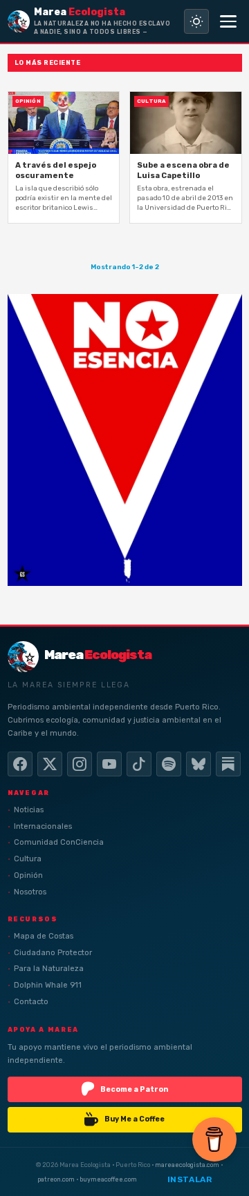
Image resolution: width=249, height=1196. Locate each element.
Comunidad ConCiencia (59, 842)
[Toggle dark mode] (196, 21)
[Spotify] (168, 764)
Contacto (31, 1001)
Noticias (29, 809)
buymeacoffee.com (108, 1180)
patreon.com (56, 1180)
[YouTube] (109, 764)
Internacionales (43, 826)
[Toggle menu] (228, 21)
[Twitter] (49, 764)
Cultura (28, 858)
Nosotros (30, 892)
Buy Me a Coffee (134, 1119)
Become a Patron (134, 1089)
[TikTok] (139, 764)
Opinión (28, 875)
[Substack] (228, 764)
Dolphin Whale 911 (48, 985)
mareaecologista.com (187, 1165)
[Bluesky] (198, 764)
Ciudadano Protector (53, 952)
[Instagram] (79, 764)
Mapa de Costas (43, 936)
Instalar (189, 1179)
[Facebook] (20, 764)
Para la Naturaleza (49, 968)
